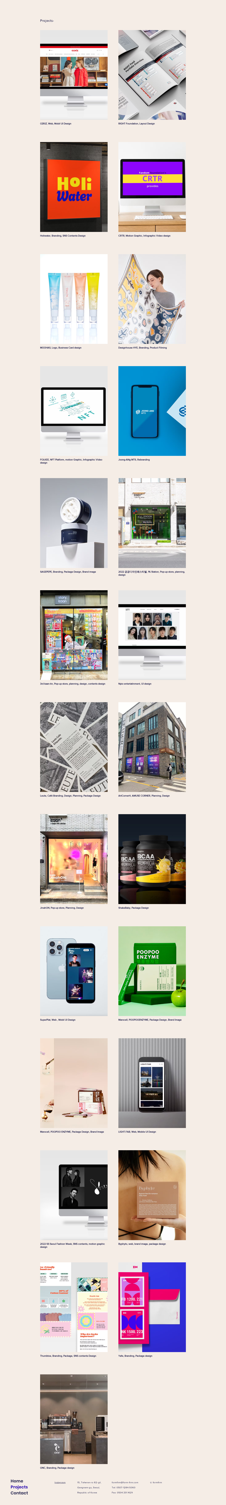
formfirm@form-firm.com (125, 1482)
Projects (19, 1487)
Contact (19, 1493)
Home (17, 1481)
